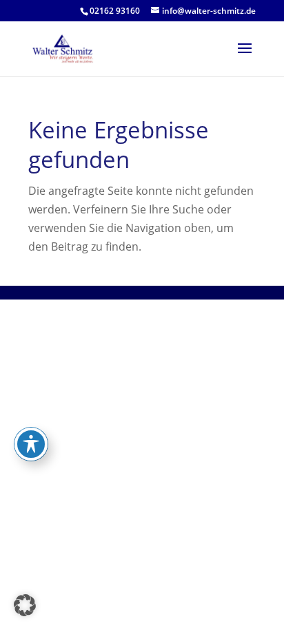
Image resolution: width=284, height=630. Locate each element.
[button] (25, 605)
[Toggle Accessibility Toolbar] (31, 444)
